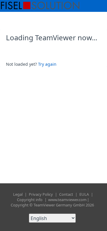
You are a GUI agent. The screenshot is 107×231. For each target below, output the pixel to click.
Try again (47, 64)
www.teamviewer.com (67, 199)
